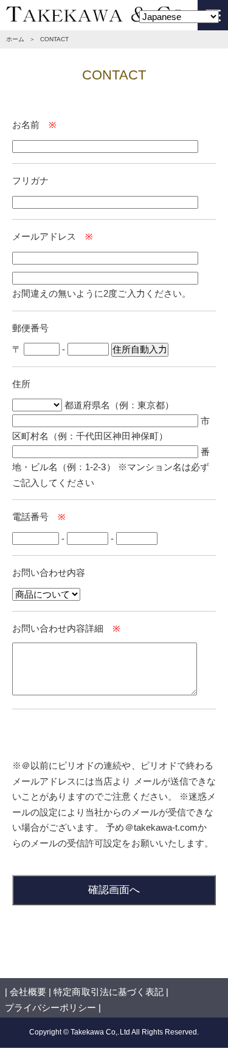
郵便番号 (30, 328)
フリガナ (30, 180)
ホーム (15, 39)
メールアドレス (44, 236)
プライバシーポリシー (50, 1007)
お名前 (26, 125)
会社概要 (28, 992)
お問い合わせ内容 (48, 572)
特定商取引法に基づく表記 (108, 992)
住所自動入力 (139, 349)
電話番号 (30, 516)
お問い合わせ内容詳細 (57, 628)
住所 (21, 384)
